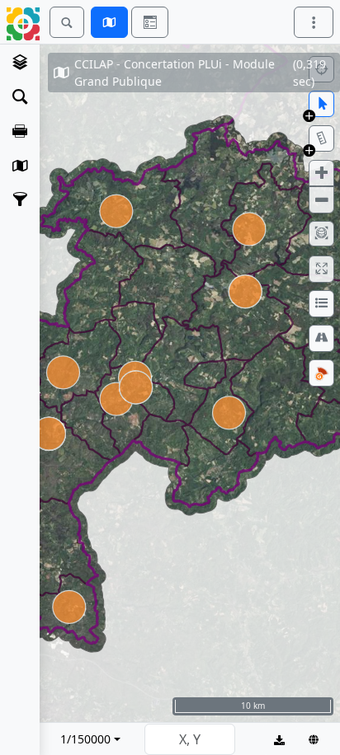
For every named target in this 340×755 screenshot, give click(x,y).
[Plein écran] (321, 269)
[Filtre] (20, 198)
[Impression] (20, 131)
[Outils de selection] (321, 104)
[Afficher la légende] (321, 303)
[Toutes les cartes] (20, 165)
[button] (309, 115)
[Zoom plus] (321, 173)
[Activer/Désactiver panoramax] (321, 372)
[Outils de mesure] (321, 138)
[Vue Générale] (321, 233)
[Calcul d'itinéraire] (321, 338)
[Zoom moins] (321, 199)
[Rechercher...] (67, 22)
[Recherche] (20, 96)
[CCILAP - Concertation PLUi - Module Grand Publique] (20, 62)
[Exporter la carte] (279, 739)
